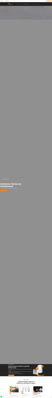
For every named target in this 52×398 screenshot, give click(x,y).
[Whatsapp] (50, 1)
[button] (1, 396)
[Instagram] (48, 1)
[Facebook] (47, 1)
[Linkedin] (49, 1)
